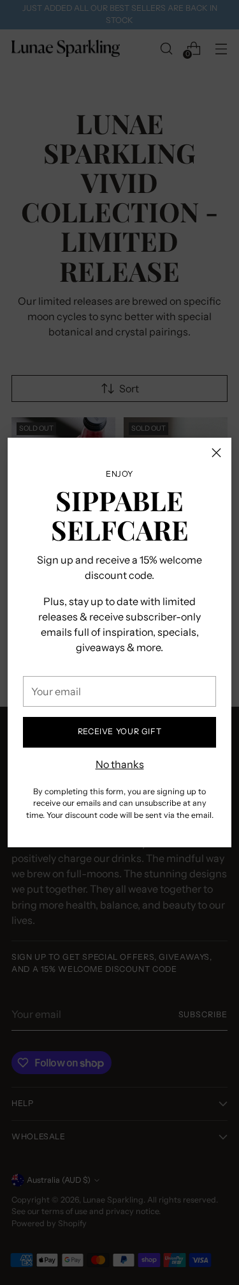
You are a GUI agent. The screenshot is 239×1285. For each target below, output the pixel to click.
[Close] (216, 453)
